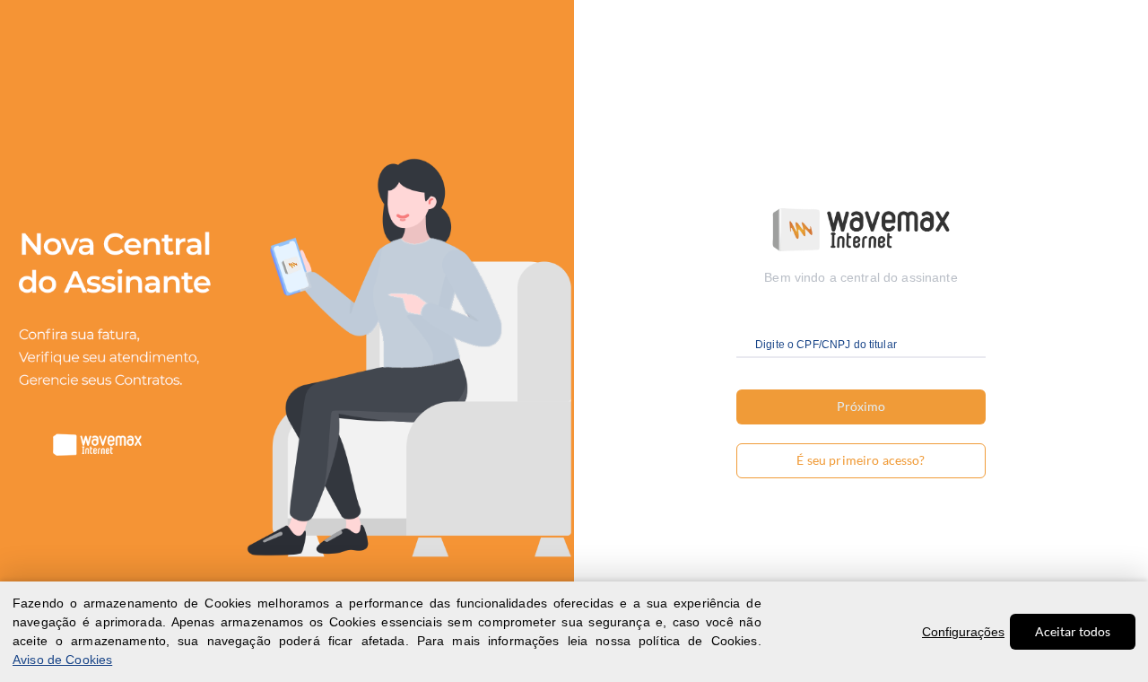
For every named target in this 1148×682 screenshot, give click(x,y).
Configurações (963, 632)
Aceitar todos (1072, 631)
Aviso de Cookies (62, 659)
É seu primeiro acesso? (860, 460)
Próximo (861, 406)
